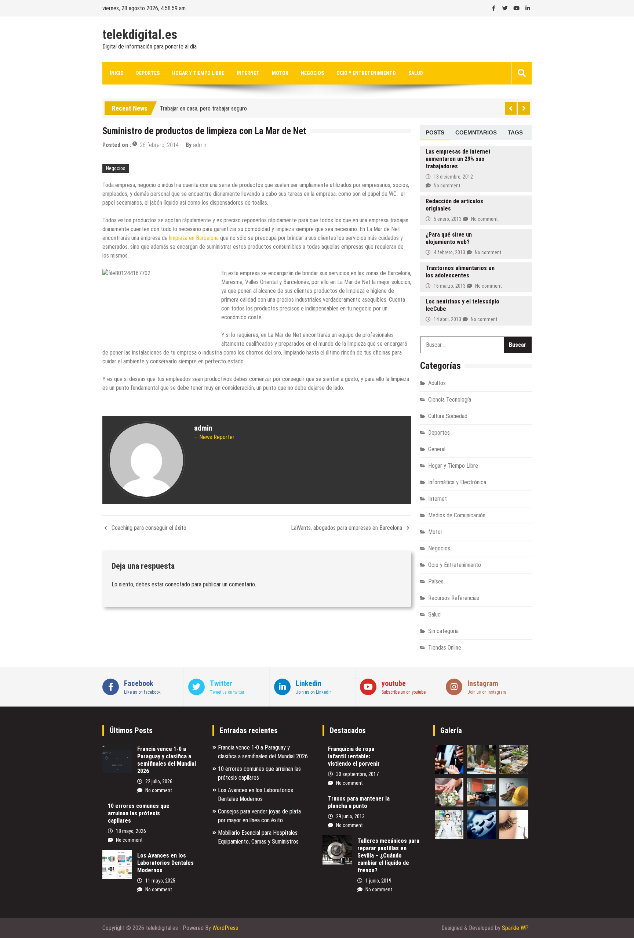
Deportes (148, 73)
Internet (248, 73)
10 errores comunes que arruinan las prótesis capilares (139, 813)
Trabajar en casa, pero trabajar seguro (203, 106)
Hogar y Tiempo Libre (198, 73)
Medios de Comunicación (456, 515)
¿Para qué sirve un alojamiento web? (449, 238)
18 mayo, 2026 (131, 831)
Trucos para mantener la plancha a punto (359, 802)
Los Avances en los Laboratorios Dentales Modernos (165, 863)
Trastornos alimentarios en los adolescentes (460, 272)
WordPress (225, 927)
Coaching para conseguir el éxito (149, 527)
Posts (435, 132)
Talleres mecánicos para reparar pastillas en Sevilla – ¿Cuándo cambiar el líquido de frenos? (388, 855)
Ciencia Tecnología (449, 399)
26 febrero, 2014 (159, 144)
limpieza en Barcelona (194, 237)
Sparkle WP (515, 927)
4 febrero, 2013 (449, 252)
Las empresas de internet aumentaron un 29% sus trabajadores (458, 159)
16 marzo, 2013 (450, 286)
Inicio (117, 73)
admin (200, 144)
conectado (177, 584)
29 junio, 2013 (350, 816)
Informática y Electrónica (457, 482)
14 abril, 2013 (447, 319)
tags (515, 132)
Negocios (312, 73)
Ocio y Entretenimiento (366, 73)
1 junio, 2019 (378, 881)
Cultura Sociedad (447, 416)
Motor (280, 73)
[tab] (435, 133)
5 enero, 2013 (448, 219)
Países (436, 581)
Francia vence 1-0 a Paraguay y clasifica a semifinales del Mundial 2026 (166, 760)
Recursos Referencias (453, 597)
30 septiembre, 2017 (357, 774)
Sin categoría (443, 631)
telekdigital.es (139, 35)
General (436, 449)
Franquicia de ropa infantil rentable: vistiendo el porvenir (354, 756)
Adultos (437, 383)
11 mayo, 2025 (160, 881)
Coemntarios (476, 132)
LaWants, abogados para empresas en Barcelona (346, 527)
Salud (415, 73)
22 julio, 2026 (158, 781)
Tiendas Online (444, 647)
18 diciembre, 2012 (453, 177)
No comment (447, 185)
